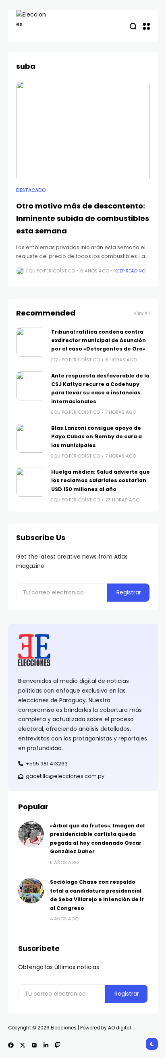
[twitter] (22, 1045)
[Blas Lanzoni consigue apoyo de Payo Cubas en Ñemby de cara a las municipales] (30, 438)
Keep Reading (129, 271)
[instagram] (34, 1045)
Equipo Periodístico (50, 271)
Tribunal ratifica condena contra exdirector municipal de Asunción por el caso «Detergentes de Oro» (98, 340)
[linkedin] (46, 1045)
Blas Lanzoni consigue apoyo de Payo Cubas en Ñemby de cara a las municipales (96, 437)
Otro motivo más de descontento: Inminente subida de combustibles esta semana (82, 218)
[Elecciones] (32, 26)
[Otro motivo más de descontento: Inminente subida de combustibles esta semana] (83, 131)
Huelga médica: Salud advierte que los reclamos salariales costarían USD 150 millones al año (100, 480)
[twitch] (57, 1045)
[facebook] (11, 1045)
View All (142, 313)
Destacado (31, 190)
